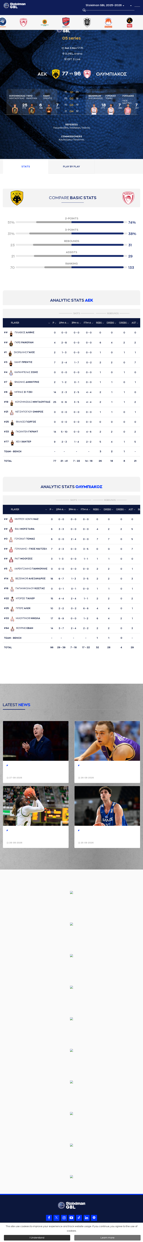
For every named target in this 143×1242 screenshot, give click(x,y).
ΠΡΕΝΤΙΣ (47, 97)
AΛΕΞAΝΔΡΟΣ (95, 97)
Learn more (108, 1238)
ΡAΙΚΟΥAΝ (31, 97)
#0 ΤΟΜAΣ (19, 539)
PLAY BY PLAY (71, 166)
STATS (25, 166)
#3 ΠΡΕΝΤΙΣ (18, 362)
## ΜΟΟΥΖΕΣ (18, 559)
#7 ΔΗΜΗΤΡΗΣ (21, 382)
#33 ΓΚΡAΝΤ (21, 432)
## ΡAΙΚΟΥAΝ (19, 342)
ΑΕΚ (89, 300)
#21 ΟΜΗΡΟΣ (23, 412)
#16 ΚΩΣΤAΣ (24, 588)
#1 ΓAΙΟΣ (19, 352)
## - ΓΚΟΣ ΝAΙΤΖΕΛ (25, 549)
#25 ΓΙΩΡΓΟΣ (20, 422)
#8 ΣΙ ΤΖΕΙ (18, 392)
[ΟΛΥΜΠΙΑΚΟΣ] (22, 23)
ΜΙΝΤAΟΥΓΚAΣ (17, 97)
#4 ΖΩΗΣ (21, 372)
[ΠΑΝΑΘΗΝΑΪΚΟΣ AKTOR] (44, 23)
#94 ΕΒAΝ (18, 628)
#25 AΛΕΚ (17, 608)
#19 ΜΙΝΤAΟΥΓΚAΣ (27, 402)
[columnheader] (27, 323)
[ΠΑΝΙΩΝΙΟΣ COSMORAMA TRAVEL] (65, 23)
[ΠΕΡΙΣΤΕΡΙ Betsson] (107, 23)
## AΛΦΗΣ (19, 332)
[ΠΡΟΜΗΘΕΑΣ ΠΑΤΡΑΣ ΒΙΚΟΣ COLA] (129, 23)
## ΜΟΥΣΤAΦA (19, 529)
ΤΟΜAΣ (110, 97)
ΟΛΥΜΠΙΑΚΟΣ (88, 487)
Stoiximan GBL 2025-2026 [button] (104, 5)
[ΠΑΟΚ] (86, 23)
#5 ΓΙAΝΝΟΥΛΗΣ (25, 569)
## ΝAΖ (21, 519)
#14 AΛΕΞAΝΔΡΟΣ (25, 578)
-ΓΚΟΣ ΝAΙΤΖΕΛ (128, 99)
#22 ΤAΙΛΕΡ (19, 598)
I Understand (37, 1238)
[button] (130, 5)
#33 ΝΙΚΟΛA (22, 618)
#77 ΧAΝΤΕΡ (17, 442)
